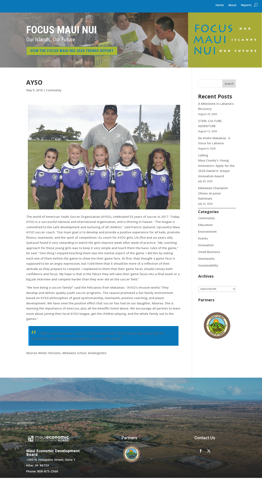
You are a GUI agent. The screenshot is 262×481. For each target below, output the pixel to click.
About (232, 5)
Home (220, 5)
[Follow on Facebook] (200, 451)
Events (203, 238)
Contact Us (204, 437)
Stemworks (206, 258)
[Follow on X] (209, 451)
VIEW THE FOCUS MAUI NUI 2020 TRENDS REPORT (72, 51)
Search (229, 84)
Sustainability (208, 265)
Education (205, 225)
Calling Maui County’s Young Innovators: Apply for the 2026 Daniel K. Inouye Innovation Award (216, 165)
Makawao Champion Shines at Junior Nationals (213, 193)
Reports (246, 5)
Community (53, 90)
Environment (207, 231)
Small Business (209, 252)
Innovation (206, 245)
